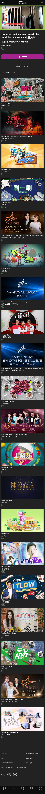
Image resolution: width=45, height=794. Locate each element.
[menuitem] (13, 753)
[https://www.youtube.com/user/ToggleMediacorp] (15, 774)
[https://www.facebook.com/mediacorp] (3, 774)
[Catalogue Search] (3, 2)
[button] (42, 2)
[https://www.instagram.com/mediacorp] (9, 774)
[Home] (22, 2)
